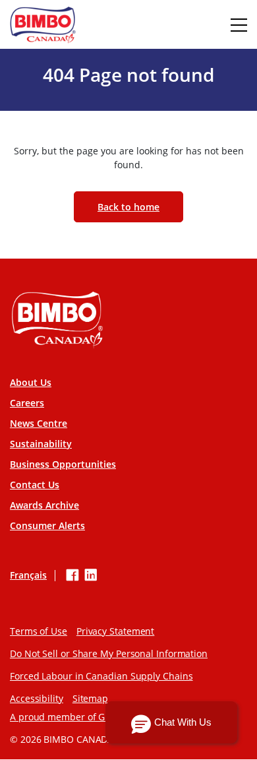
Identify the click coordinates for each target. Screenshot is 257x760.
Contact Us (34, 484)
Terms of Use (38, 631)
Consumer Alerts (47, 525)
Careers (27, 402)
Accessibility (36, 698)
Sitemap (90, 698)
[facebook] (72, 576)
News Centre (38, 423)
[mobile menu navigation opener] (239, 25)
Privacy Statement (115, 631)
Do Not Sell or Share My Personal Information (109, 653)
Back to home (128, 207)
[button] (171, 722)
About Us (30, 382)
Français (28, 575)
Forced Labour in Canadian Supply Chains (101, 676)
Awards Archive (44, 505)
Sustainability (41, 443)
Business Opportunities (63, 464)
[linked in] (91, 576)
